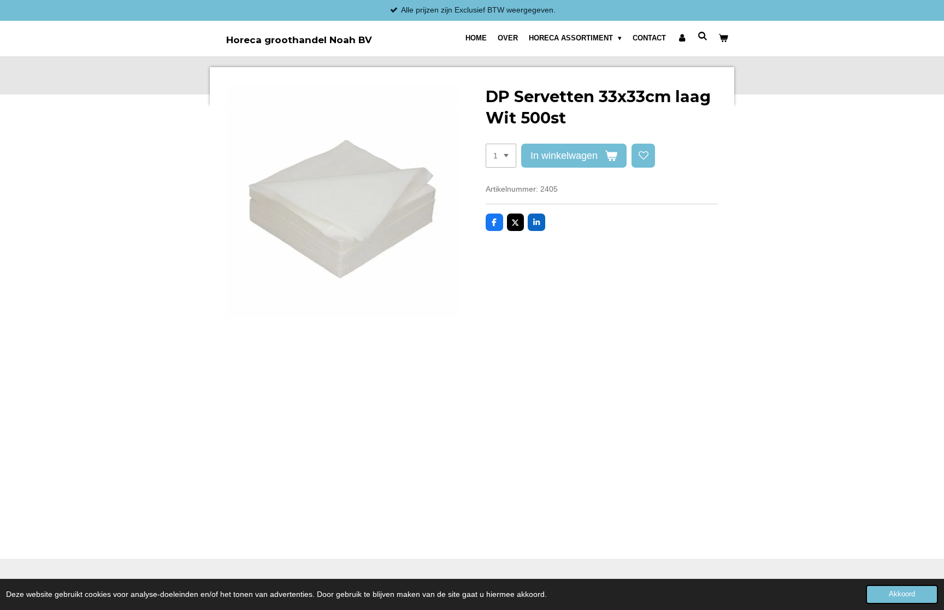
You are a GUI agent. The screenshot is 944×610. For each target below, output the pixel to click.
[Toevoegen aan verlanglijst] (644, 156)
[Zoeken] (703, 36)
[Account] (681, 38)
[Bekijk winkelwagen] (723, 38)
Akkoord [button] (902, 594)
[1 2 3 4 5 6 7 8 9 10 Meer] (501, 156)
